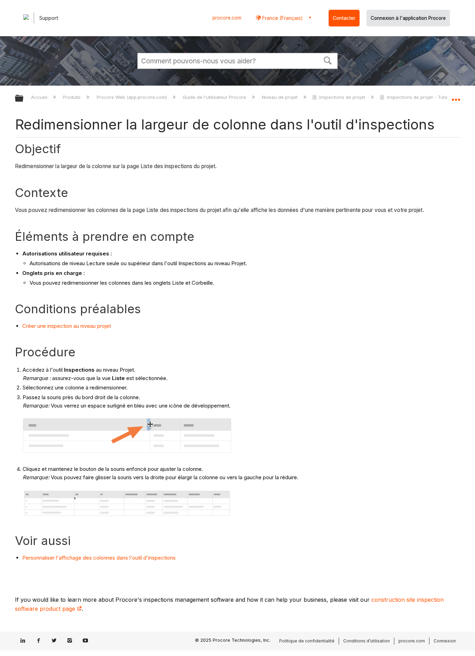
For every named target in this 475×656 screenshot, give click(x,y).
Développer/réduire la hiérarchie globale (23, 99)
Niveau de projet (280, 97)
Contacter (344, 18)
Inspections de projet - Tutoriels (422, 97)
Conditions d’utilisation (366, 640)
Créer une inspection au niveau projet (66, 326)
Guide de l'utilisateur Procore (215, 97)
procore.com (226, 18)
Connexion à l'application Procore (408, 18)
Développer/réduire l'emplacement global (456, 96)
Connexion (445, 640)
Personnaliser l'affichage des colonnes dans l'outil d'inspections (99, 557)
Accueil (40, 97)
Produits (72, 97)
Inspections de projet (342, 97)
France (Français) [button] (282, 18)
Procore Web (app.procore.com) (132, 97)
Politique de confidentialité (307, 640)
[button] (328, 60)
